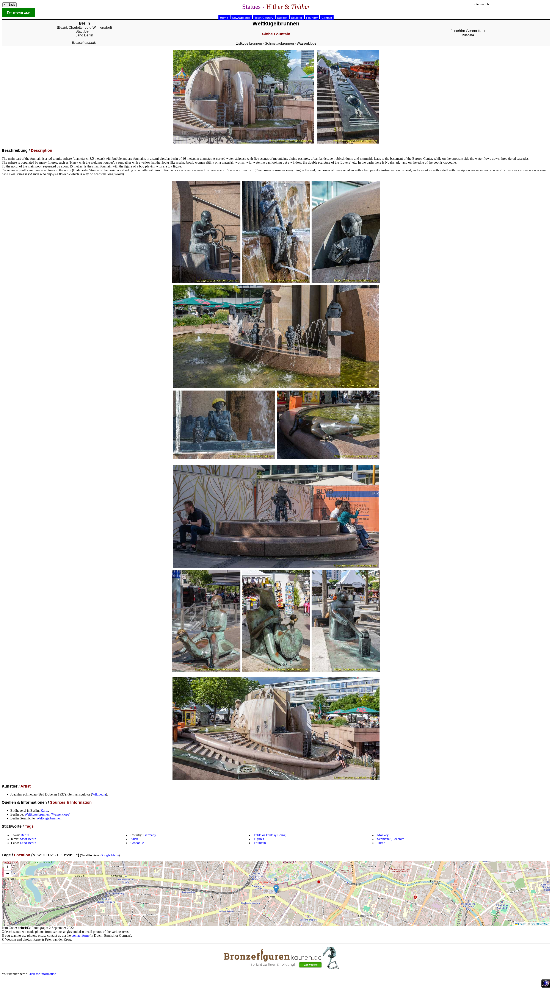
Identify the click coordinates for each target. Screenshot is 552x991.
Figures (259, 839)
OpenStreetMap (540, 924)
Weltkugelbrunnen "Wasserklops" (48, 814)
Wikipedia (99, 794)
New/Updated (241, 17)
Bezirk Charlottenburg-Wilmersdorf (84, 27)
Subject (282, 17)
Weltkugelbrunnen (48, 818)
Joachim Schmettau (468, 31)
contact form (80, 935)
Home (224, 17)
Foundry (312, 17)
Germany (149, 835)
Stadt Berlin (84, 31)
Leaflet (522, 924)
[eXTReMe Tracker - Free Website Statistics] (545, 986)
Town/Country (263, 17)
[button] (276, 889)
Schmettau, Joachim (390, 839)
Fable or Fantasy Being (269, 835)
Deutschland (18, 12)
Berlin (25, 835)
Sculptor (296, 17)
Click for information (42, 974)
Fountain (260, 843)
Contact (326, 17)
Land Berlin (84, 35)
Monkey (383, 835)
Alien (134, 839)
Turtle (381, 843)
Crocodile (137, 843)
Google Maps (109, 855)
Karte (44, 810)
